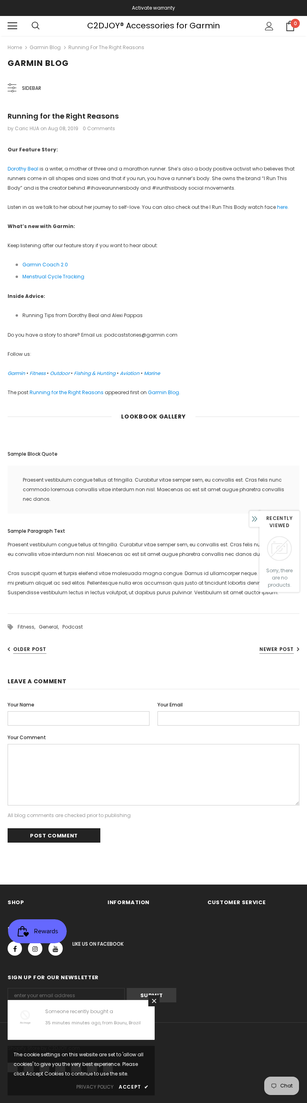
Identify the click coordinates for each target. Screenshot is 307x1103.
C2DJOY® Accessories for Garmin (153, 26)
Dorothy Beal (23, 168)
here (282, 207)
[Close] (153, 1000)
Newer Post (276, 649)
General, (50, 626)
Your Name (21, 704)
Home (15, 47)
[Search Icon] (36, 26)
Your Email (170, 704)
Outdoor (60, 373)
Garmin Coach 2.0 (45, 264)
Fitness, (28, 626)
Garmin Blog (45, 47)
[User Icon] (269, 26)
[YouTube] (55, 948)
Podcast (72, 626)
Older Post (29, 649)
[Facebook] (15, 948)
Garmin (16, 373)
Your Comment (27, 737)
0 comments (99, 128)
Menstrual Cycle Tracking (53, 276)
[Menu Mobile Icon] (12, 26)
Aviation (130, 373)
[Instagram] (35, 948)
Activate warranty (153, 7)
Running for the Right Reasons (67, 392)
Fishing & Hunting (95, 373)
